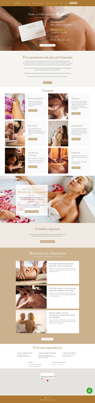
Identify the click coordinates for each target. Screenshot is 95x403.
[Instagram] (45, 397)
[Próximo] (88, 28)
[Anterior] (7, 28)
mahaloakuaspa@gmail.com (34, 366)
